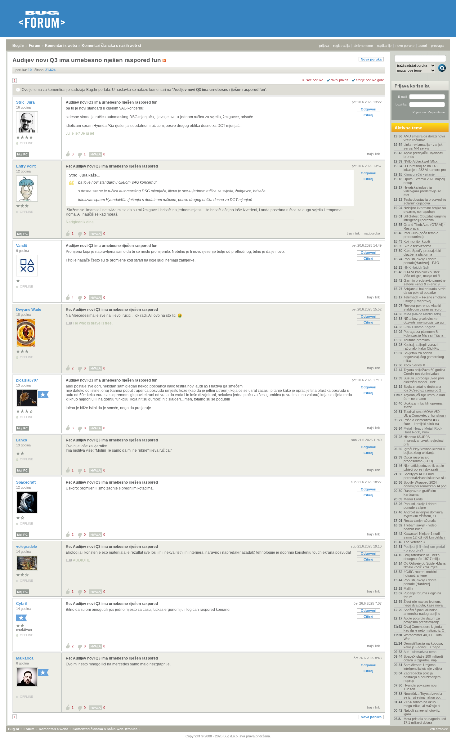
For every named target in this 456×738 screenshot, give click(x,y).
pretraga (437, 45)
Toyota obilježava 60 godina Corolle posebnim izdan (424, 371)
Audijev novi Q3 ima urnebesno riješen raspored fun (219, 89)
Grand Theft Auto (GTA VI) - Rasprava (424, 226)
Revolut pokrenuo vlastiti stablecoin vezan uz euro (422, 307)
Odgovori (368, 109)
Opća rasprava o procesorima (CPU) (418, 459)
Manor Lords (413, 499)
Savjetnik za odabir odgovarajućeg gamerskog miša (424, 356)
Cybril (22, 604)
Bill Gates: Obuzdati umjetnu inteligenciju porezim (425, 218)
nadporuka (372, 233)
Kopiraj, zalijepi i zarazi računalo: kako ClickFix (421, 346)
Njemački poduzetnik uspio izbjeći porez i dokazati (424, 467)
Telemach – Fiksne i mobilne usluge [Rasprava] (425, 299)
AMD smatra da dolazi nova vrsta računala (424, 138)
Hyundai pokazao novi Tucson (420, 687)
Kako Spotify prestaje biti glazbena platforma (422, 252)
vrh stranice (439, 729)
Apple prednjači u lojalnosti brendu (423, 155)
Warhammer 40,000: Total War (423, 637)
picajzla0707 (27, 380)
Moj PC (22, 154)
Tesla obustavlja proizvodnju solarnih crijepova (425, 201)
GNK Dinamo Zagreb (419, 327)
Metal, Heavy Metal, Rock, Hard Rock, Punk (423, 430)
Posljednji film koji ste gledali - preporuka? (424, 548)
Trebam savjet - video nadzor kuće (420, 527)
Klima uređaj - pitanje (419, 174)
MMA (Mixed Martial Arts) (422, 314)
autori (422, 45)
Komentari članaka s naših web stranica (117, 45)
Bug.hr (18, 45)
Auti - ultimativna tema (420, 652)
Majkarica (25, 658)
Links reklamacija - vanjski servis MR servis (423, 146)
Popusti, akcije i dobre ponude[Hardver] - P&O (421, 261)
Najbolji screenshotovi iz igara (422, 712)
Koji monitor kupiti (417, 241)
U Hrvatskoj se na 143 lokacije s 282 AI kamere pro (425, 168)
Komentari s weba (61, 45)
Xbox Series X (414, 365)
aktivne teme (363, 45)
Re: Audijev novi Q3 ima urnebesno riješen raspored (112, 166)
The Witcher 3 (414, 542)
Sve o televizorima (417, 246)
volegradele (27, 546)
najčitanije (384, 45)
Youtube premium (417, 340)
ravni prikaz (339, 80)
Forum (34, 45)
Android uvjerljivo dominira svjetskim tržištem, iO (423, 514)
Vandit (22, 246)
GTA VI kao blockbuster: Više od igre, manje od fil (422, 274)
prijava (324, 45)
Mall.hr (409, 588)
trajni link (373, 154)
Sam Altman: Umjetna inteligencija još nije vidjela (423, 666)
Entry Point (26, 166)
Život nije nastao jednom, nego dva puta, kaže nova (423, 603)
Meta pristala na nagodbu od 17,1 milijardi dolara (425, 720)
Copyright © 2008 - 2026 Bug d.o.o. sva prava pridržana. (228, 736)
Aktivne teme (408, 127)
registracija (341, 45)
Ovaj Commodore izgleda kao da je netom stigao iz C (424, 628)
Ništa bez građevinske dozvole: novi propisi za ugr (424, 320)
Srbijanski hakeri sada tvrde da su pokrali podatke (424, 290)
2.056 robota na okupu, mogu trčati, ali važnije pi (422, 704)
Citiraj (368, 115)
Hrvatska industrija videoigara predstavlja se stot (422, 191)
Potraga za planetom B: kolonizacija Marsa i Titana (423, 333)
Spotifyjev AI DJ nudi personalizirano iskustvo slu (424, 476)
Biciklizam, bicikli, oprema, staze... (423, 405)
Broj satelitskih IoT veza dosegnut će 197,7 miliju (422, 557)
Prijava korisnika (412, 85)
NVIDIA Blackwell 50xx (421, 161)
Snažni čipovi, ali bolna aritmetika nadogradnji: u (422, 611)
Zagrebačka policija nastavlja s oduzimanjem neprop (422, 676)
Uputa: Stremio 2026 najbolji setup (424, 181)
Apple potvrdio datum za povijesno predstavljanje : (422, 620)
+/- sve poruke (312, 80)
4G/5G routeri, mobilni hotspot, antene (420, 573)
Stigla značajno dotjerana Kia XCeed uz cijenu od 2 (422, 388)
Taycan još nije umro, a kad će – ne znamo (424, 396)
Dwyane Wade (29, 309)
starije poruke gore (370, 80)
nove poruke (405, 45)
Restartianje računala (420, 520)
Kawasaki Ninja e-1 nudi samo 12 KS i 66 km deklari (424, 535)
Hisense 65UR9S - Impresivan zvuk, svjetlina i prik (424, 440)
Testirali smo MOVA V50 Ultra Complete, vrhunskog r (425, 413)
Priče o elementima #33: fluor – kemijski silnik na (422, 422)
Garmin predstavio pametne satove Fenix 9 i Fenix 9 (424, 282)
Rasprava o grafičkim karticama (420, 492)
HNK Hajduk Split (416, 267)
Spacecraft (26, 482)
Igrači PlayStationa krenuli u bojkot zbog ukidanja (424, 450)
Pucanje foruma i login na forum (422, 595)
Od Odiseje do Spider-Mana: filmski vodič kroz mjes (425, 565)
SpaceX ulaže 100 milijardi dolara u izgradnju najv (423, 658)
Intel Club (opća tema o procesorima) (421, 235)
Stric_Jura (26, 102)
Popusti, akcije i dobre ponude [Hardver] (420, 582)
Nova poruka (371, 59)
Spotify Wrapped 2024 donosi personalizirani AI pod (425, 484)
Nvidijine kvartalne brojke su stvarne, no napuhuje (425, 209)
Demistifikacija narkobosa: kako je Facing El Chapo (423, 645)
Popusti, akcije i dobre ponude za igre (420, 505)
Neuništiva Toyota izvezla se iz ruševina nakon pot (423, 695)
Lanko (22, 440)
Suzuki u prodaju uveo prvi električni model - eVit (424, 380)
